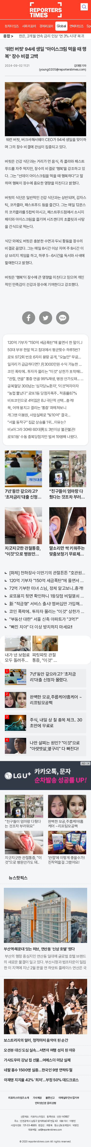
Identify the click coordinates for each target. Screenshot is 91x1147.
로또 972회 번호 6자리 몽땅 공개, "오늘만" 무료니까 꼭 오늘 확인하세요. (45, 357)
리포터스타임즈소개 (18, 1097)
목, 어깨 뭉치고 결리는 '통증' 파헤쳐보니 (37, 408)
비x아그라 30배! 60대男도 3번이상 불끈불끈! (41, 429)
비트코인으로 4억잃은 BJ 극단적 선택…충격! (41, 400)
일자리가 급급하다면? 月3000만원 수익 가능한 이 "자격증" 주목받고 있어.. (45, 364)
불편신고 (50, 1097)
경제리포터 (46, 26)
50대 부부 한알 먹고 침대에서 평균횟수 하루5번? (44, 350)
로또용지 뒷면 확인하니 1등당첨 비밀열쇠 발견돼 (47, 595)
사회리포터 (29, 26)
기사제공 (37, 1097)
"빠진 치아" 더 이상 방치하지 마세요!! (40, 626)
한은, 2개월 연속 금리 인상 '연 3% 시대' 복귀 (51, 36)
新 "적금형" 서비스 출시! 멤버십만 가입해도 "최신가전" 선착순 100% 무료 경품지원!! (47, 603)
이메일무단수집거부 (68, 1097)
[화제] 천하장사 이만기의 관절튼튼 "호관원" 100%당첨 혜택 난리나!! (47, 572)
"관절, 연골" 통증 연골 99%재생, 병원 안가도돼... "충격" (45, 379)
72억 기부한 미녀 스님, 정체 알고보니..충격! (46, 588)
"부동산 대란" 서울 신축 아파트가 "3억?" (44, 619)
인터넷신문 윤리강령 (45, 1103)
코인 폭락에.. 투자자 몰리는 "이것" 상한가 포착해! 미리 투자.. (45, 371)
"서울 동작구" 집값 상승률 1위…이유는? (37, 422)
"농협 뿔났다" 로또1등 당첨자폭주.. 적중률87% (42, 393)
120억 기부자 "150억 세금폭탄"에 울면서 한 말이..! (45, 342)
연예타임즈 (76, 26)
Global (61, 26)
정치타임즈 (12, 26)
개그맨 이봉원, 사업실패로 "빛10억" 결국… (39, 415)
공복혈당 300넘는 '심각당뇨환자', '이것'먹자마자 (43, 386)
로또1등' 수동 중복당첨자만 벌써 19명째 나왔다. (43, 437)
